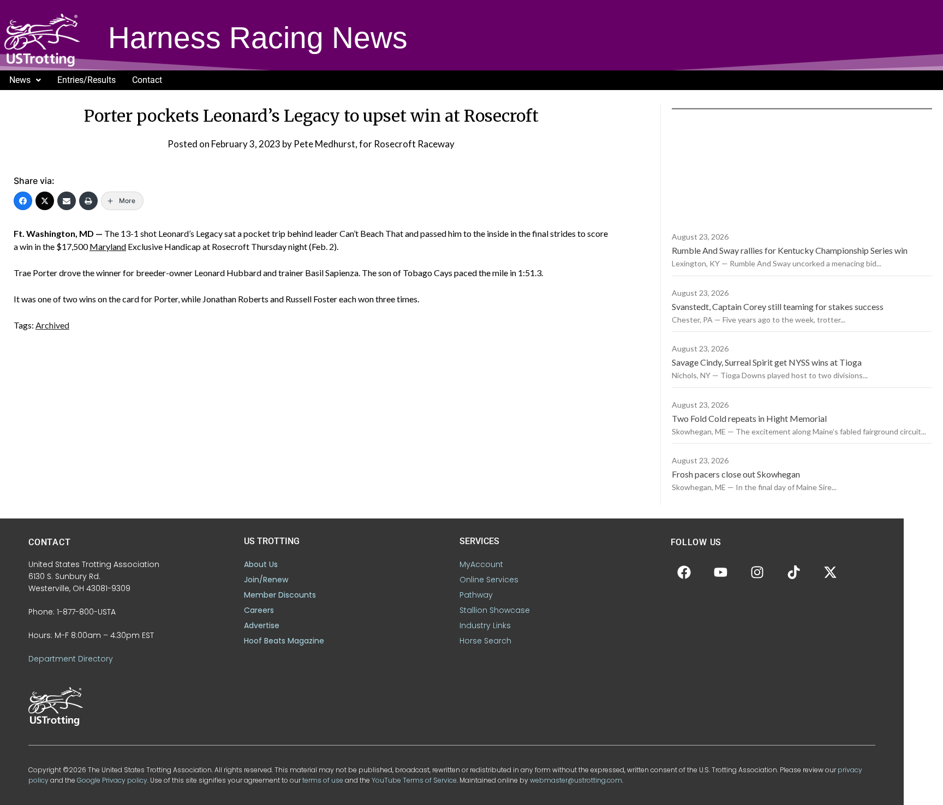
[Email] (66, 201)
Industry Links (485, 625)
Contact (147, 80)
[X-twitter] (830, 572)
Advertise (261, 625)
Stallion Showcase (494, 610)
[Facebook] (23, 201)
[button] (25, 80)
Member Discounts (280, 594)
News (20, 80)
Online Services (488, 579)
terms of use (322, 780)
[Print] (88, 201)
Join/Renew (266, 579)
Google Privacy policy (112, 780)
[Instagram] (757, 572)
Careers (259, 610)
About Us (261, 564)
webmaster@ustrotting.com (576, 780)
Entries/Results (86, 80)
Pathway (476, 594)
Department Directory (70, 658)
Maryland (107, 246)
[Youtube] (721, 572)
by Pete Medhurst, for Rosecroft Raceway (368, 144)
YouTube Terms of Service (414, 780)
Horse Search (485, 640)
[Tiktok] (794, 572)
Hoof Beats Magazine (284, 640)
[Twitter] (44, 201)
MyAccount (481, 564)
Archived (52, 325)
